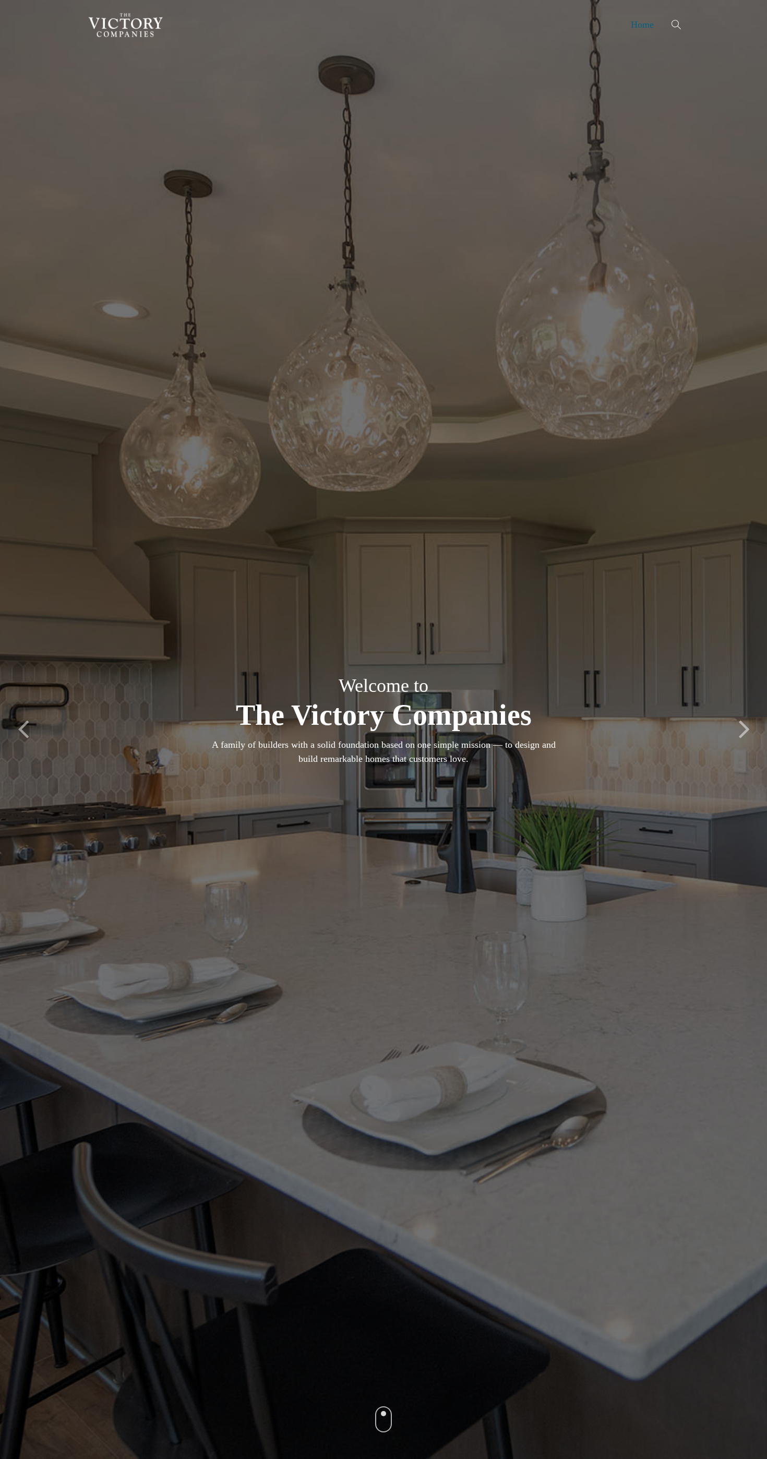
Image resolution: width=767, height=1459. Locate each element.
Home (642, 24)
